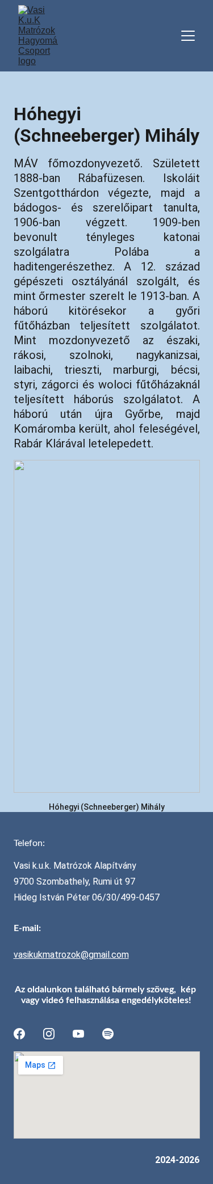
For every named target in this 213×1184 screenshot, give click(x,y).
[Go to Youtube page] (78, 1033)
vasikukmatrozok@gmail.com (71, 954)
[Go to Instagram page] (49, 1033)
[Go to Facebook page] (19, 1033)
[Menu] (188, 36)
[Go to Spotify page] (108, 1033)
